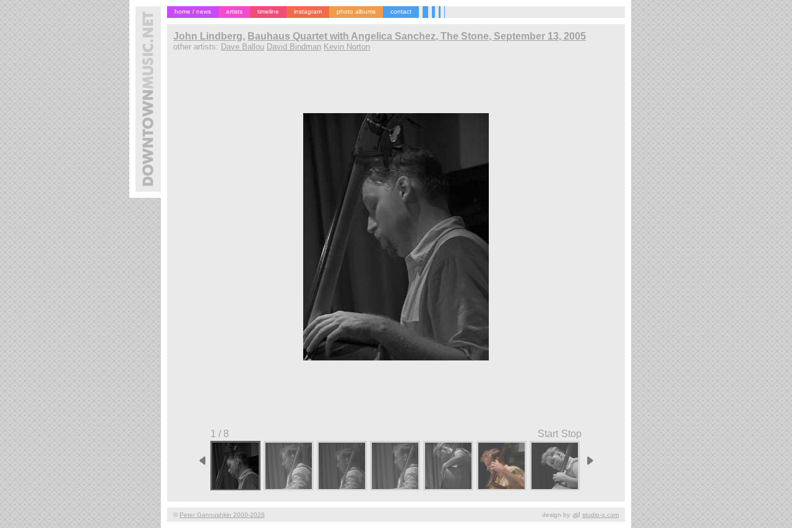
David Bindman (294, 46)
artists (234, 11)
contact (400, 11)
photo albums (356, 11)
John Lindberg (208, 36)
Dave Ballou (242, 46)
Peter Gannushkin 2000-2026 (222, 514)
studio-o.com (600, 514)
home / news (192, 11)
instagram (308, 11)
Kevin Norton (347, 46)
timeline (268, 11)
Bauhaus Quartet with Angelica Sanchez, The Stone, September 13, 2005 (417, 36)
